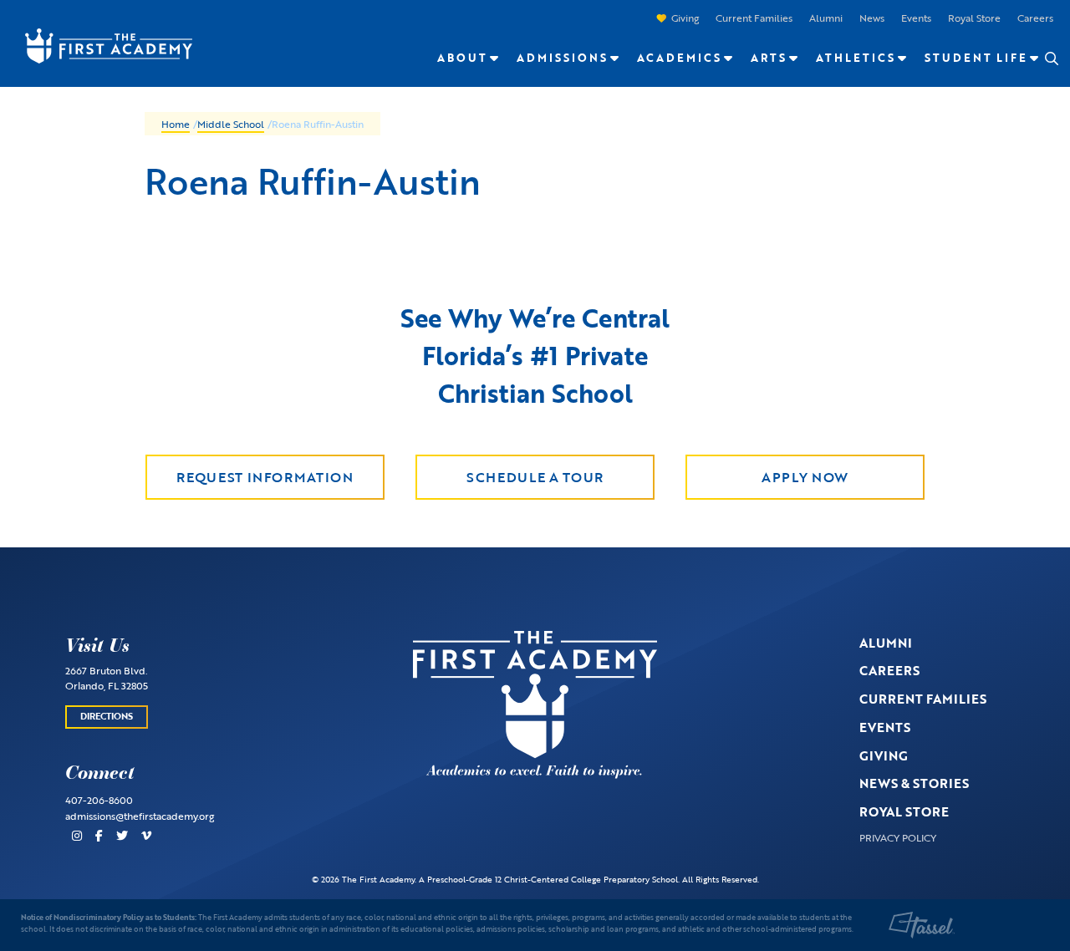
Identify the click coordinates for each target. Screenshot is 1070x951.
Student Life (976, 57)
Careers (1035, 17)
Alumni (826, 17)
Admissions (562, 57)
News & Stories (914, 783)
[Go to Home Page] (100, 44)
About (462, 57)
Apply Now (805, 477)
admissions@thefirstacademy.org (139, 815)
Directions (106, 716)
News (871, 17)
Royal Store (974, 17)
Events (916, 17)
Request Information (264, 477)
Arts (769, 57)
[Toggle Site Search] (1051, 58)
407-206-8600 (99, 799)
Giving (685, 17)
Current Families (754, 17)
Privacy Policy (897, 837)
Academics (679, 57)
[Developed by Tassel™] (922, 925)
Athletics (855, 57)
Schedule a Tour (535, 477)
